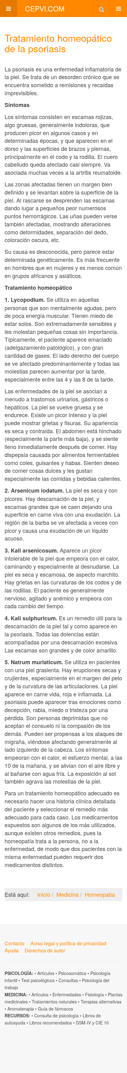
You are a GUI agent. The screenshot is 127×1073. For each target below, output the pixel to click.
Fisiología (94, 994)
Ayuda (11, 950)
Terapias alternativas (101, 1001)
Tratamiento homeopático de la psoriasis (58, 43)
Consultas (68, 980)
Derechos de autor (45, 950)
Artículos (45, 973)
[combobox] (101, 8)
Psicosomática (72, 973)
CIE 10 (102, 1023)
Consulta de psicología (56, 1015)
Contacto (14, 943)
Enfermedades (66, 994)
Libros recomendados (50, 1023)
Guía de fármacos (55, 1009)
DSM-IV (83, 1023)
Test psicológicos (38, 980)
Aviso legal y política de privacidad (68, 943)
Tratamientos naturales (54, 1001)
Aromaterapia (20, 1009)
